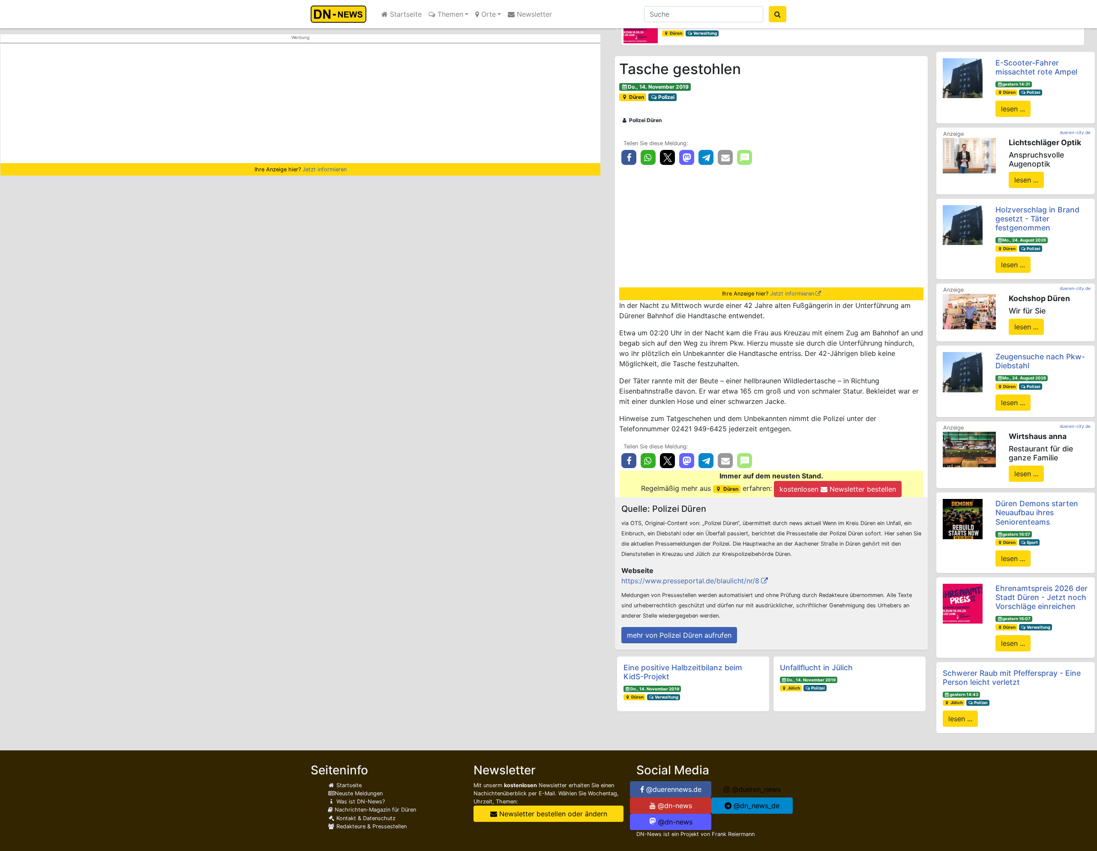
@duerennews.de (672, 789)
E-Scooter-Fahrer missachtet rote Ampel (1036, 67)
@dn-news (674, 805)
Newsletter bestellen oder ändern (552, 813)
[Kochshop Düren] (969, 311)
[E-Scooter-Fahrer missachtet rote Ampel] (963, 77)
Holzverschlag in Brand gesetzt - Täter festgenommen (1037, 218)
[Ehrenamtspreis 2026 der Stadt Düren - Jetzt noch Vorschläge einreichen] (963, 603)
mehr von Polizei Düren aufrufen (679, 635)
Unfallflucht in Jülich (816, 667)
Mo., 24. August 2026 (1024, 240)
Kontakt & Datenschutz (365, 818)
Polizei (665, 97)
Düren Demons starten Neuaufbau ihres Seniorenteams (1036, 512)
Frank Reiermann (733, 834)
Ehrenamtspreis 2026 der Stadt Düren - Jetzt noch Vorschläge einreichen (1041, 597)
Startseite (405, 14)
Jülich (793, 688)
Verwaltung (704, 33)
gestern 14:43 (964, 694)
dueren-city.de (1075, 132)
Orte (487, 14)
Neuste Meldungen (359, 793)
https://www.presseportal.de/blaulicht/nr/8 (690, 580)
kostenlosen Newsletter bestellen (837, 489)
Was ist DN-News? (360, 801)
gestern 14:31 (1016, 84)
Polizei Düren (645, 120)
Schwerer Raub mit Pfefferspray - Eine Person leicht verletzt (1012, 678)
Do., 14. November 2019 (658, 87)
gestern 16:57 (1016, 534)
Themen (449, 14)
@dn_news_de (755, 805)
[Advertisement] (300, 103)
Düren (675, 33)
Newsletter (533, 14)
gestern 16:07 (1016, 618)
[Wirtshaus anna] (969, 449)
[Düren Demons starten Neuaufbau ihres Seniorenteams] (963, 518)
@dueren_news (755, 789)
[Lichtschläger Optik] (969, 155)
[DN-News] (341, 14)
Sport (1032, 542)
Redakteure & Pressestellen (371, 826)
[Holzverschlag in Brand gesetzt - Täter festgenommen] (963, 224)
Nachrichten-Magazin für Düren (374, 809)
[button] (617, 28)
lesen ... (1013, 109)
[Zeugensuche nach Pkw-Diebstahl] (963, 371)
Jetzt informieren (325, 169)
